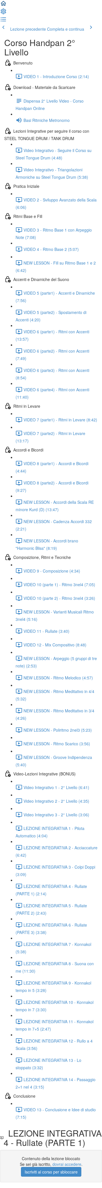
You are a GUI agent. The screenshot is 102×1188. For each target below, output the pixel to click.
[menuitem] (3, 13)
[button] (3, 5)
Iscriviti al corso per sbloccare (51, 1172)
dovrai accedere (66, 1164)
